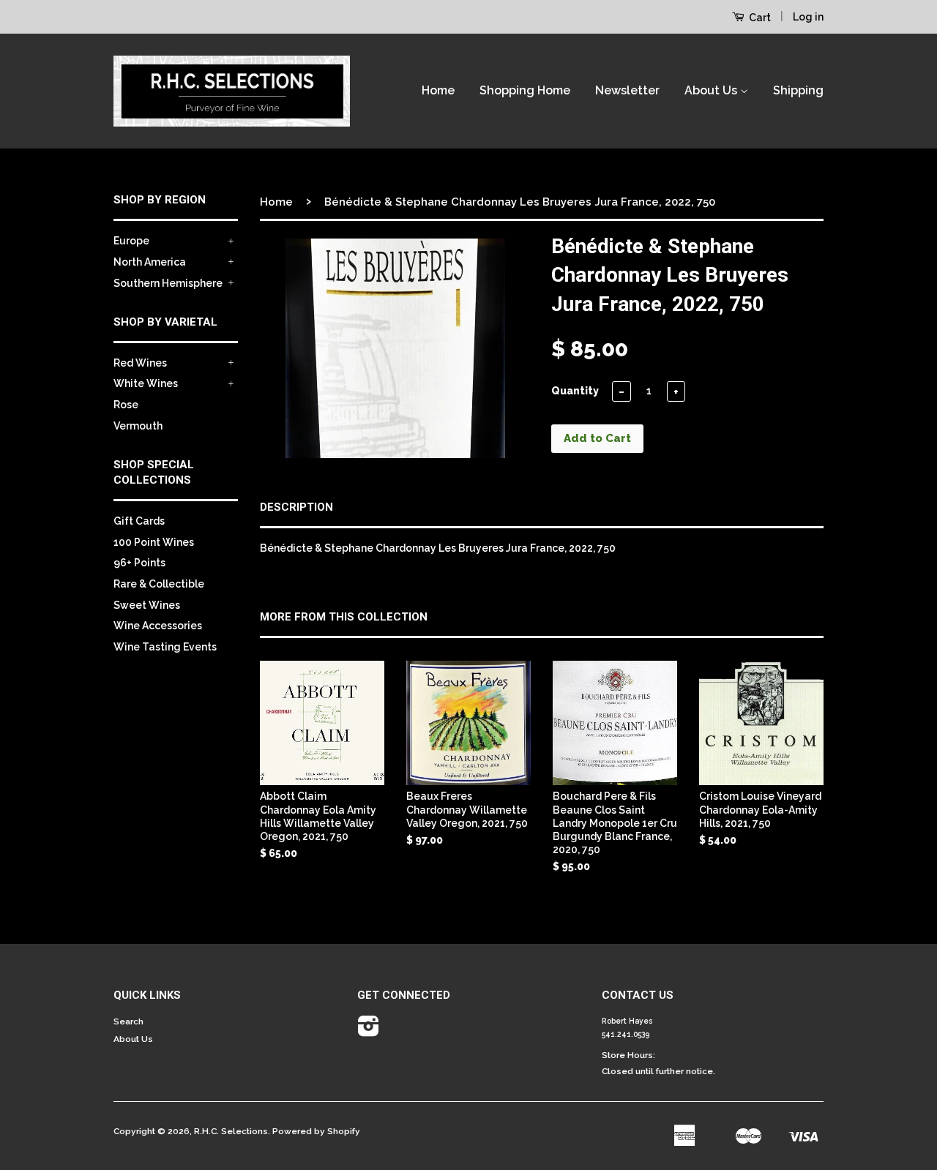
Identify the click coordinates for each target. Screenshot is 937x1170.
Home (438, 90)
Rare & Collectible (158, 584)
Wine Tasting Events (165, 647)
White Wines (145, 383)
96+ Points (139, 563)
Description (296, 507)
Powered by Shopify (316, 1131)
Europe (131, 241)
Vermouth (138, 426)
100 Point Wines (153, 542)
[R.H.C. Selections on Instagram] (368, 1032)
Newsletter (627, 90)
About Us (712, 90)
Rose (125, 404)
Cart (759, 17)
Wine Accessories (157, 625)
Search (128, 1021)
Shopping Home (524, 90)
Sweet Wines (146, 605)
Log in (808, 17)
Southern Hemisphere (168, 283)
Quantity (575, 391)
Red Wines (140, 363)
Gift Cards (139, 521)
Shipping (798, 90)
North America (149, 262)
